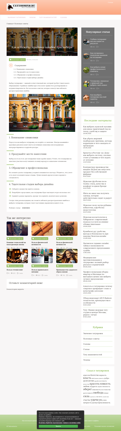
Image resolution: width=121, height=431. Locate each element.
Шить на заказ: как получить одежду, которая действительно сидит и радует (97, 195)
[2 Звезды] (24, 208)
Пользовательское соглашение (104, 426)
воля (93, 378)
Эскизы (32, 17)
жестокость (103, 381)
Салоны (63, 17)
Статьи (110, 2)
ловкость (105, 383)
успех (104, 400)
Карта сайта (86, 426)
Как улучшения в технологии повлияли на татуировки (98, 55)
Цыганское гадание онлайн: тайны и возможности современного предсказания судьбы (96, 247)
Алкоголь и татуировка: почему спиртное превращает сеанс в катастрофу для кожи (97, 288)
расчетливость (88, 393)
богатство (95, 375)
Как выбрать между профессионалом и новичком (97, 69)
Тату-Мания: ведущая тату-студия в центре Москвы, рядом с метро (96, 312)
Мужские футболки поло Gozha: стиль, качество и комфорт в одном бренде (95, 183)
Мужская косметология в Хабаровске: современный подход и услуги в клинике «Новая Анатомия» (95, 220)
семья (106, 393)
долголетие (88, 380)
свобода (98, 392)
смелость (99, 397)
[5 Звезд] (29, 208)
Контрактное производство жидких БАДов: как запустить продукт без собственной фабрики (96, 170)
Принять (58, 426)
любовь (86, 386)
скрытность (93, 396)
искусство (86, 384)
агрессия (86, 375)
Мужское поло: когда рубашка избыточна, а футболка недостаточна (97, 207)
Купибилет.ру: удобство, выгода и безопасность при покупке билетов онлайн (95, 233)
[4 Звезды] (27, 208)
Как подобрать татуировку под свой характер (98, 97)
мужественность (104, 386)
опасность (96, 389)
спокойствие (105, 396)
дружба (96, 381)
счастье (87, 400)
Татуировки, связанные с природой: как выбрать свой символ (99, 83)
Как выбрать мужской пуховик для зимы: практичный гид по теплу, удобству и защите (97, 128)
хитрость (87, 402)
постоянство (106, 390)
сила (86, 396)
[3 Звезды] (26, 208)
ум (100, 399)
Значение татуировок (17, 17)
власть (87, 377)
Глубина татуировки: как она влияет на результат (98, 41)
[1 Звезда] (23, 208)
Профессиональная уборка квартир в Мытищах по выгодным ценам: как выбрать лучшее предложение (97, 275)
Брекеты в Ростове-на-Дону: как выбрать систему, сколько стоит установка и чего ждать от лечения (97, 156)
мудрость (93, 386)
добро (106, 378)
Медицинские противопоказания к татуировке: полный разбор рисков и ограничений (96, 261)
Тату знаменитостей (48, 17)
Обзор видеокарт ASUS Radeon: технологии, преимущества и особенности (97, 300)
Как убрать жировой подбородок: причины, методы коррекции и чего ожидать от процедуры (97, 142)
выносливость (99, 378)
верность (103, 375)
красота (94, 383)
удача (94, 399)
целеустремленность (101, 402)
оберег (87, 389)
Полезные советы (91, 338)
